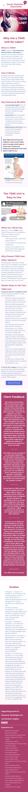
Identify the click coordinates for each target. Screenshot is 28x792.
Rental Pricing (14, 383)
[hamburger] (4, 5)
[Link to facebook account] (2, 723)
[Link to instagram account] (4, 723)
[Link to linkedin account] (6, 723)
